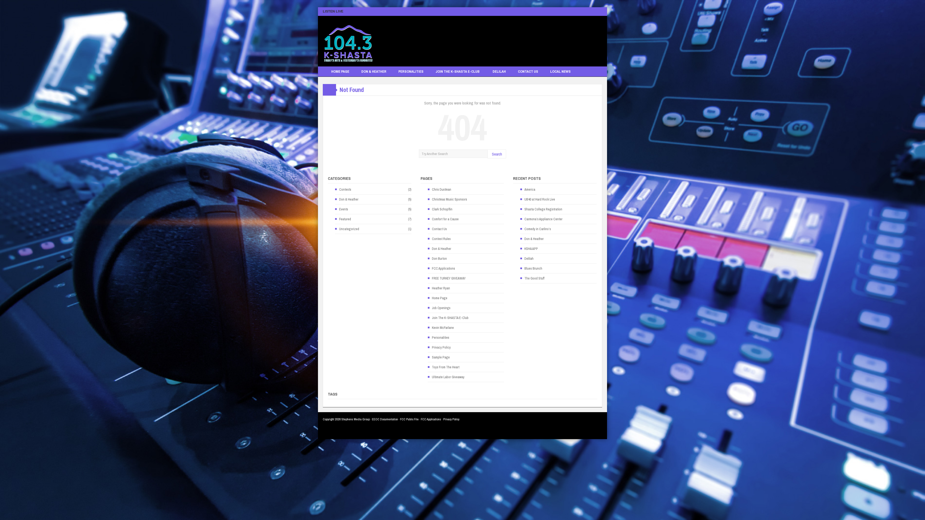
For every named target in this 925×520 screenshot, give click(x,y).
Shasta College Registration (543, 209)
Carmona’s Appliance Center (543, 219)
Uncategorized (349, 229)
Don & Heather (373, 71)
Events (343, 209)
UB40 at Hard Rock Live (539, 199)
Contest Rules (441, 239)
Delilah (499, 71)
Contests (345, 189)
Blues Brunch (533, 268)
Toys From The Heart (445, 367)
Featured (345, 219)
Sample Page (441, 357)
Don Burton (439, 258)
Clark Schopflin (442, 209)
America (529, 189)
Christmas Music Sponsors (449, 199)
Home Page (340, 71)
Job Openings (441, 308)
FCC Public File (409, 419)
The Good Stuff (534, 278)
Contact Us (528, 71)
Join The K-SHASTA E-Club (458, 71)
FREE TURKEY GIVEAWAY (449, 278)
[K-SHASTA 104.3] (348, 41)
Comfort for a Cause (445, 219)
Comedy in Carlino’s (537, 229)
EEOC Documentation (385, 419)
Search (497, 154)
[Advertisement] (514, 39)
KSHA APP (531, 249)
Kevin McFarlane (443, 327)
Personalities (410, 71)
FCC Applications (443, 268)
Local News (560, 71)
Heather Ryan (441, 288)
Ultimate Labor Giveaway (448, 377)
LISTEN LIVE (333, 11)
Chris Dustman (441, 189)
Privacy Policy (441, 347)
